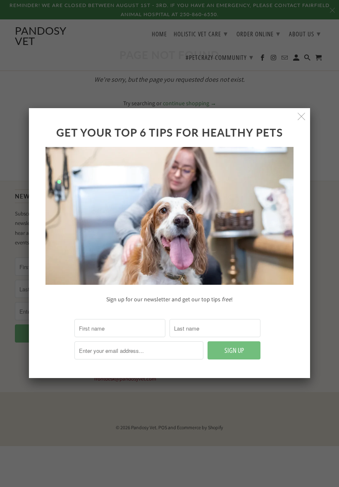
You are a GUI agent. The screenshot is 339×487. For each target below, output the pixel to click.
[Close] (301, 116)
